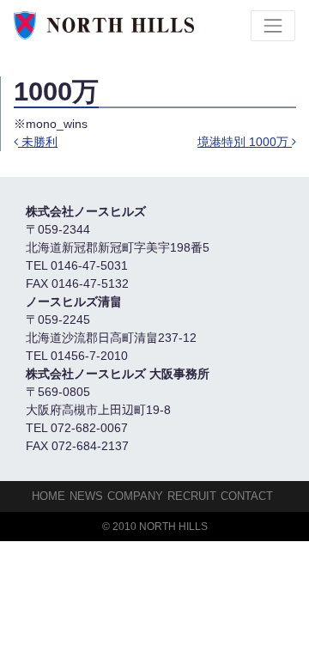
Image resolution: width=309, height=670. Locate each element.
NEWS (86, 496)
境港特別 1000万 (244, 142)
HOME (48, 496)
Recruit (191, 496)
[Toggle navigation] (273, 25)
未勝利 (38, 142)
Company (135, 496)
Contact (247, 496)
